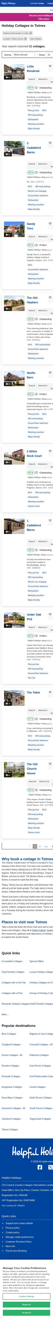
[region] (26, 1289)
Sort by (7, 55)
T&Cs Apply (43, 19)
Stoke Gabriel (39, 930)
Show (42, 55)
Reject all (26, 1305)
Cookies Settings (26, 1296)
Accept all (26, 1313)
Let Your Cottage (37, 3)
